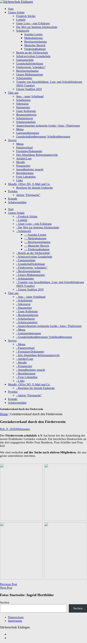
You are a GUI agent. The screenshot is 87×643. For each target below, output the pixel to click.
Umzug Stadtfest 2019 (29, 89)
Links (19, 180)
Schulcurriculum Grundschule (33, 56)
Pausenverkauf (24, 147)
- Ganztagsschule (25, 260)
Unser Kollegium (26, 111)
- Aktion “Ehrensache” (29, 395)
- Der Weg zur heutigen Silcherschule (37, 227)
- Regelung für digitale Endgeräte (35, 388)
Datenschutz (16, 617)
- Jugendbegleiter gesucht (30, 369)
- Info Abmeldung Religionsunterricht (37, 355)
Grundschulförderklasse (29, 63)
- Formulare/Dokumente (30, 351)
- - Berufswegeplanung (37, 242)
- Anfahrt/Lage (24, 358)
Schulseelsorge (24, 118)
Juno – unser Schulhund (30, 96)
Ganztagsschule (25, 59)
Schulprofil (22, 30)
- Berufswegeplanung (28, 271)
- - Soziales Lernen (35, 234)
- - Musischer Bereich (36, 245)
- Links (20, 380)
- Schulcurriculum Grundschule (34, 256)
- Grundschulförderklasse (30, 264)
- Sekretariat (23, 304)
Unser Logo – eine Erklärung (33, 23)
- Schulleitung (24, 300)
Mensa (19, 129)
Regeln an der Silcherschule (32, 52)
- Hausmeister (24, 307)
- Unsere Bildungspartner (30, 274)
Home (4, 414)
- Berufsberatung (25, 373)
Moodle (20, 162)
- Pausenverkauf (25, 347)
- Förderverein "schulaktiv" (32, 267)
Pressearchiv (23, 165)
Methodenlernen (33, 38)
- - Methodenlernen (35, 238)
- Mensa (20, 329)
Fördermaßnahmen (35, 49)
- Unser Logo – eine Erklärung (34, 223)
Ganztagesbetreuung (27, 132)
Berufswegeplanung (35, 41)
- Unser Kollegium (27, 311)
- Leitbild (21, 220)
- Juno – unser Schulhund (30, 296)
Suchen (4, 602)
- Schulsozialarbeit (26, 322)
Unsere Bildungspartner (29, 74)
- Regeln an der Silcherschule (33, 253)
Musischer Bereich (34, 45)
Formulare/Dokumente (29, 151)
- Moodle (21, 362)
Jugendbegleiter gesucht (29, 169)
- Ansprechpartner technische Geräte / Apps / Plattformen (49, 326)
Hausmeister (23, 107)
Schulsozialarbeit (26, 122)
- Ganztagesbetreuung (28, 333)
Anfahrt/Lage (24, 158)
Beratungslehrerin (26, 114)
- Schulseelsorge (25, 318)
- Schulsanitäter (25, 278)
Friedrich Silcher (26, 16)
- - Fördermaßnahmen (36, 249)
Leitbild (20, 19)
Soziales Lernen (33, 34)
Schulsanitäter (24, 78)
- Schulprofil (23, 231)
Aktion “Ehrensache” (28, 195)
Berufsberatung (25, 173)
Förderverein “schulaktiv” (31, 67)
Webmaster (23, 429)
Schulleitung (23, 100)
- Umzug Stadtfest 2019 (30, 289)
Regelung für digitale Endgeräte (34, 187)
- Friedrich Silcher (26, 216)
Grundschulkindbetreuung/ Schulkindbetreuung (43, 136)
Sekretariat (22, 103)
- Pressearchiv (24, 366)
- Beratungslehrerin (27, 315)
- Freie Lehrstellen (26, 377)
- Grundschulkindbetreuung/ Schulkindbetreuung (44, 337)
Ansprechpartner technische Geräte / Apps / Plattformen (48, 125)
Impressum (15, 620)
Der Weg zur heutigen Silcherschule (36, 27)
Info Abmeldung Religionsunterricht (37, 154)
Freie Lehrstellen (26, 176)
